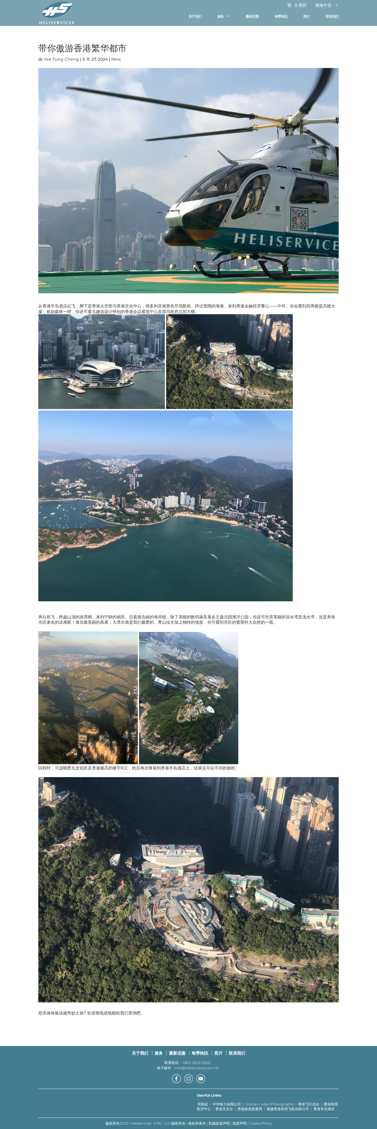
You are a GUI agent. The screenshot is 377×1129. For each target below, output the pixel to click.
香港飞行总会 (308, 1104)
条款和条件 (197, 1123)
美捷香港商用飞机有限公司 (288, 1109)
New (116, 59)
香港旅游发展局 (249, 1109)
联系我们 (332, 16)
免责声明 (239, 1123)
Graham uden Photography (269, 1104)
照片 (306, 16)
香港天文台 (224, 1109)
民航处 (203, 1104)
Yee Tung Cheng (61, 59)
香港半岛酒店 (324, 1109)
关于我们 (194, 16)
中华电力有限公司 (227, 1104)
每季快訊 (281, 16)
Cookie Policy (260, 1123)
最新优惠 (252, 16)
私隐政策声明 (219, 1123)
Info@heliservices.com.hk (197, 1068)
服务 (220, 16)
